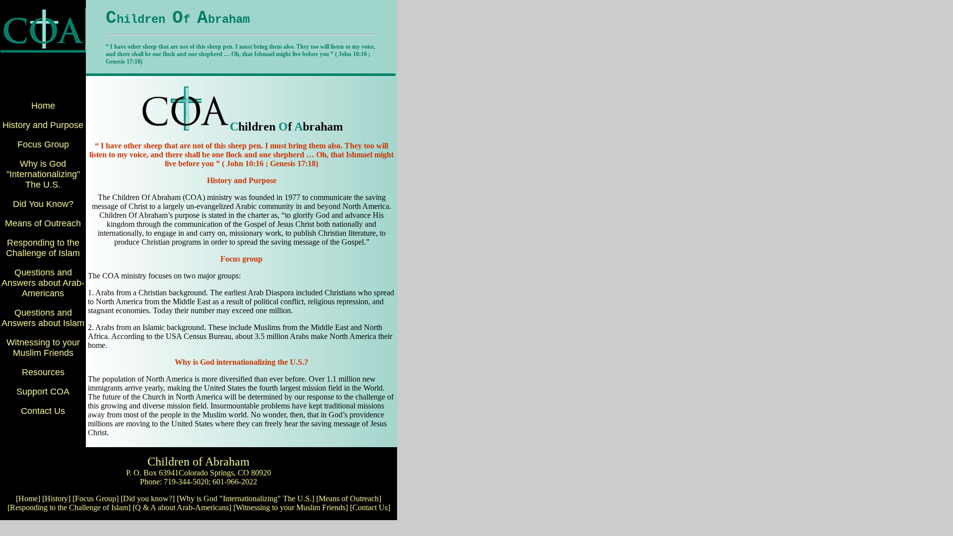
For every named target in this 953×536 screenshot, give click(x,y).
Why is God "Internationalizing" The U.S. (43, 174)
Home (43, 106)
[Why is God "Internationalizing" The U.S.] (245, 498)
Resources (43, 372)
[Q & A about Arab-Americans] (182, 507)
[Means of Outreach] (348, 498)
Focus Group (43, 144)
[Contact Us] (370, 507)
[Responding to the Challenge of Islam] (69, 507)
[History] (56, 498)
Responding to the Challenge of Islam (43, 248)
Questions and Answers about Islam (42, 318)
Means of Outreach (43, 223)
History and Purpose (42, 125)
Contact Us (43, 411)
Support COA (42, 392)
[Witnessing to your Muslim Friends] (290, 507)
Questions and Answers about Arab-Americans (42, 283)
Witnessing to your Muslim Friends (43, 347)
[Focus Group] (95, 498)
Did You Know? (43, 204)
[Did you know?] (148, 498)
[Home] (28, 498)
